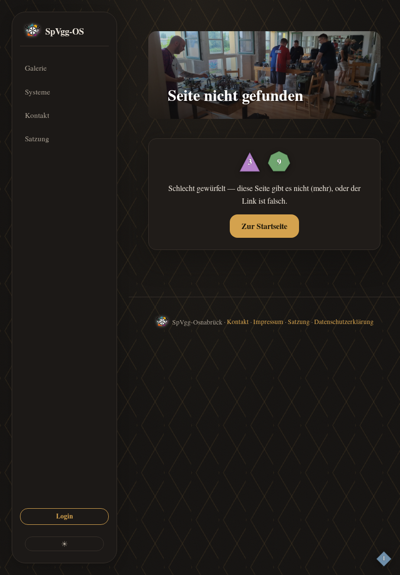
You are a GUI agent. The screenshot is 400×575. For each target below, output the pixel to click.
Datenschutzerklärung (344, 321)
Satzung (37, 138)
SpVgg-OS (64, 31)
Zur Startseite (264, 225)
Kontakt (37, 115)
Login (64, 516)
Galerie (36, 68)
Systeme (37, 91)
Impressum (268, 321)
